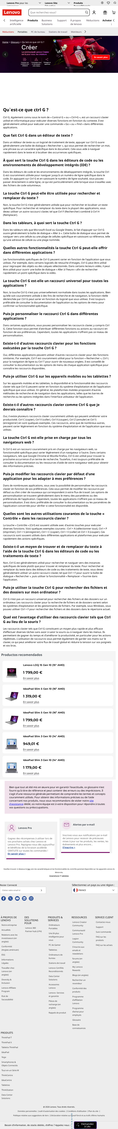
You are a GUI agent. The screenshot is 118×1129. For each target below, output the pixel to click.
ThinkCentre (7, 1075)
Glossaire (76, 1019)
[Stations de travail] (68, 32)
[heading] (67, 666)
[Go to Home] (12, 12)
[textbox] (95, 890)
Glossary (15, 42)
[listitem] (57, 671)
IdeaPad (5, 1052)
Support (99, 927)
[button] (102, 3)
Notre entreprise (9, 925)
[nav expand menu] (4, 20)
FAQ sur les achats (104, 945)
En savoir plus (31, 678)
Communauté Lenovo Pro (78, 932)
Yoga (4, 1057)
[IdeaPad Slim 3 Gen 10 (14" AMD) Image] (11, 744)
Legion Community (77, 940)
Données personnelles (27, 1111)
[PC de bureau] (46, 32)
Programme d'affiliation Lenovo (77, 1000)
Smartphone (54, 876)
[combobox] (56, 12)
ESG (3, 954)
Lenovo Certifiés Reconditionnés (56, 970)
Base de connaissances (79, 1026)
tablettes (65, 876)
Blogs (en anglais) (80, 975)
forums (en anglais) (77, 960)
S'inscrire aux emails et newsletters (78, 950)
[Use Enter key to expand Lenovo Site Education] (69, 3)
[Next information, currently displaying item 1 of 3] (113, 54)
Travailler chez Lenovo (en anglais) (8, 971)
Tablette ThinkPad (10, 1047)
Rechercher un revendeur (79, 982)
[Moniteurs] (83, 32)
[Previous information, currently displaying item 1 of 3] (5, 54)
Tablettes (53, 949)
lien (28, 869)
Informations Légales (8, 961)
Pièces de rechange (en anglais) (55, 1004)
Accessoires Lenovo (54, 986)
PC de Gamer (55, 945)
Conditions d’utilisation (77, 1111)
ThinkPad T (7, 1037)
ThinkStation (7, 1090)
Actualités (6, 929)
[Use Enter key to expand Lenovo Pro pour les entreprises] (40, 3)
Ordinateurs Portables (54, 927)
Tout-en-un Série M (10, 1070)
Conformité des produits (79, 990)
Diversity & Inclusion (6, 981)
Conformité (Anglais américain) (10, 948)
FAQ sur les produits (101, 938)
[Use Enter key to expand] (100, 12)
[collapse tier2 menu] (85, 31)
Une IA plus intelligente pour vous (56, 936)
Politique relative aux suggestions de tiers (31, 1115)
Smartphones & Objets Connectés (10, 1064)
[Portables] (29, 32)
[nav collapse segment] (114, 20)
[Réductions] (15, 32)
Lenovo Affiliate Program (9, 989)
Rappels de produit (57, 1012)
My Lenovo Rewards (77, 968)
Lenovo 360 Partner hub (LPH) (33, 930)
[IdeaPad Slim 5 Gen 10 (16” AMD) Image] (11, 696)
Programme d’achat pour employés (78, 1011)
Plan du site (93, 1111)
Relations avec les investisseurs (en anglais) (10, 938)
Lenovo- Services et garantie (56, 994)
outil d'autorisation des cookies (52, 1111)
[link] (115, 4)
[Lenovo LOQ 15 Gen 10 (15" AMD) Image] (11, 673)
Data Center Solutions (54, 978)
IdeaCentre (7, 1080)
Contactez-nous (103, 922)
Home (5, 42)
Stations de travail (57, 963)
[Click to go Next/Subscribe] (41, 890)
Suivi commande (103, 931)
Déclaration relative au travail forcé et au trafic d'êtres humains (78, 1115)
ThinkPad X (7, 1042)
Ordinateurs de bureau (56, 956)
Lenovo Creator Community (79, 924)
